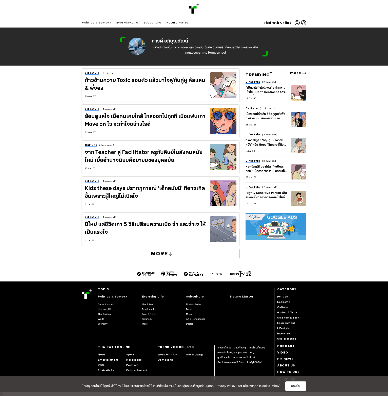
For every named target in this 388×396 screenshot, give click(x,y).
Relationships (149, 309)
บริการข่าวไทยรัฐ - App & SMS (232, 353)
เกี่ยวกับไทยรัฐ (224, 348)
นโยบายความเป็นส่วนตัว (244, 358)
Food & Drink (149, 314)
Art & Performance (195, 319)
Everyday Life (127, 22)
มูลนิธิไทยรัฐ (240, 348)
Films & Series (193, 305)
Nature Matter (178, 22)
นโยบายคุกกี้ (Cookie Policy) (261, 386)
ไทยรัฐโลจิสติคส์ (254, 362)
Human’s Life (105, 309)
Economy (103, 324)
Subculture (152, 22)
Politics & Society (96, 22)
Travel (145, 324)
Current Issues (106, 305)
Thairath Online (278, 22)
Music (189, 314)
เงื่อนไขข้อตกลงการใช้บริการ (230, 362)
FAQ (252, 353)
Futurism (147, 319)
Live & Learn (148, 305)
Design (190, 324)
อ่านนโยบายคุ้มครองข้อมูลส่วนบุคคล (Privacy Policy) (203, 386)
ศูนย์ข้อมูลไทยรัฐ (257, 348)
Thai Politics (104, 314)
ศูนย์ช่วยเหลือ (223, 358)
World (101, 319)
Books (189, 309)
